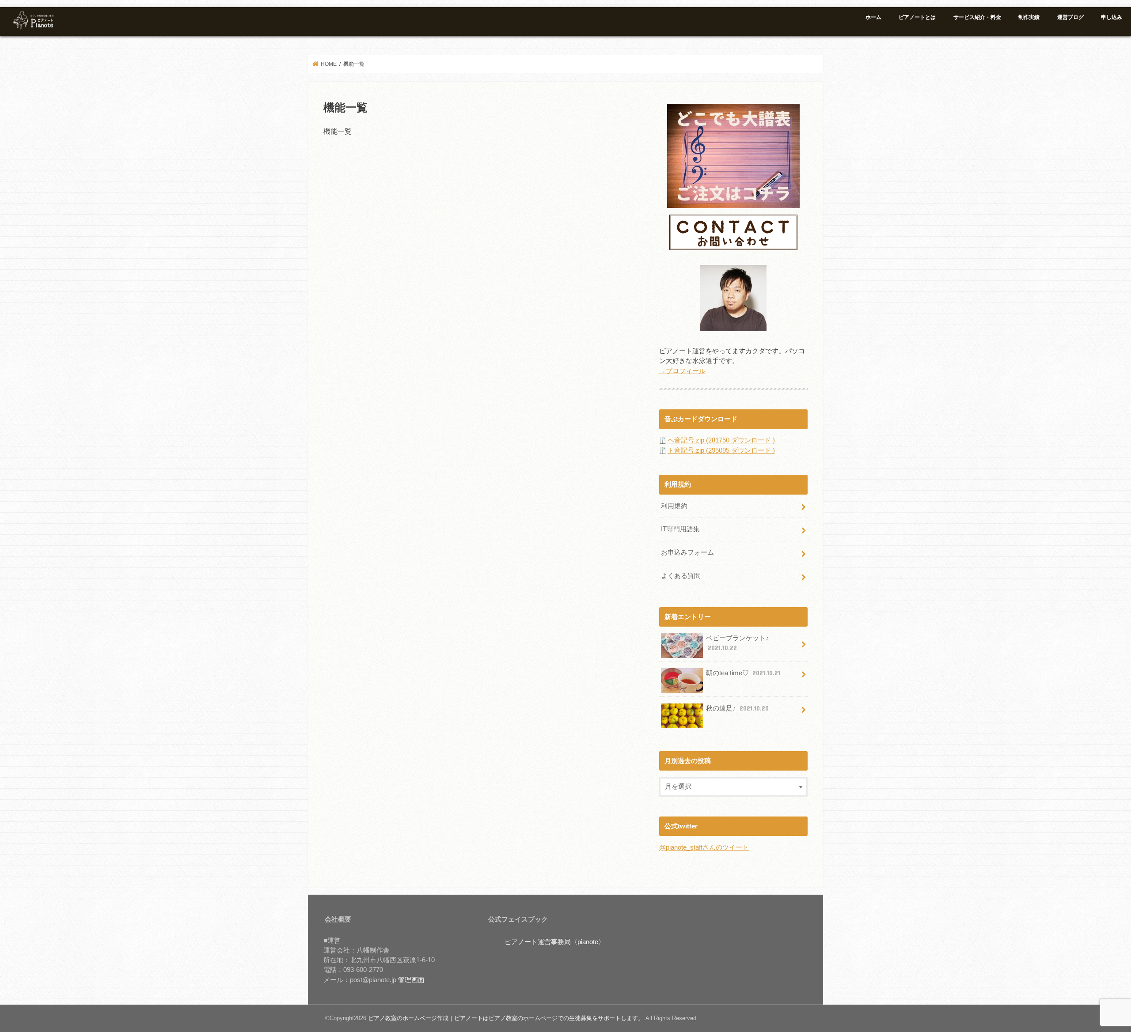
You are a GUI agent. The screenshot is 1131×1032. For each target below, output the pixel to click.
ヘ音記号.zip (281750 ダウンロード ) (721, 440)
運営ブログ (1070, 17)
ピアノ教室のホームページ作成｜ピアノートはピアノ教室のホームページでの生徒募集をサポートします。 (506, 1018)
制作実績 (1029, 17)
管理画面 (411, 979)
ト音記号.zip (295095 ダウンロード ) (721, 450)
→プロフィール (682, 370)
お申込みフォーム (687, 552)
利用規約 (674, 506)
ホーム (873, 17)
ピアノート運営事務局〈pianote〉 (555, 941)
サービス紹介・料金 (977, 17)
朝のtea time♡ (743, 673)
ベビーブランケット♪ (737, 643)
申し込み (1111, 17)
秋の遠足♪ (737, 708)
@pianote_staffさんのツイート (704, 847)
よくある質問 (681, 575)
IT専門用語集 (680, 529)
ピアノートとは (917, 17)
